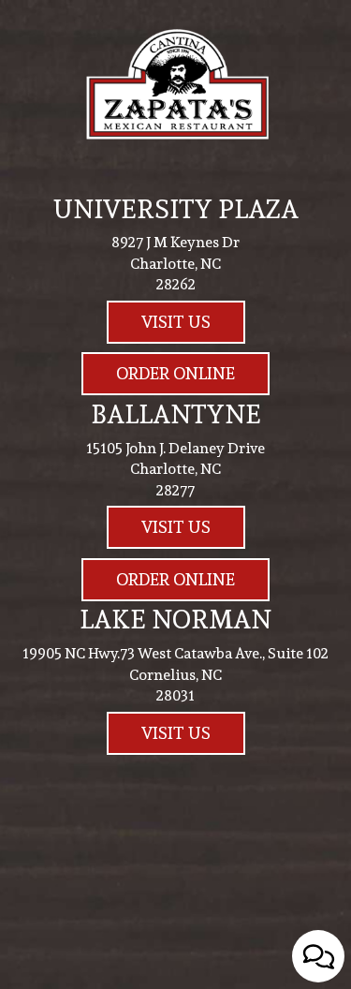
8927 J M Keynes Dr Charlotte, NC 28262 (175, 263)
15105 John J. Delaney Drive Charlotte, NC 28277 (175, 469)
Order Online (158, 377)
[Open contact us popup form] (318, 956)
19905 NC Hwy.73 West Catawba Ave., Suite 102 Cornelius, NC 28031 (175, 674)
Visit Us (159, 326)
